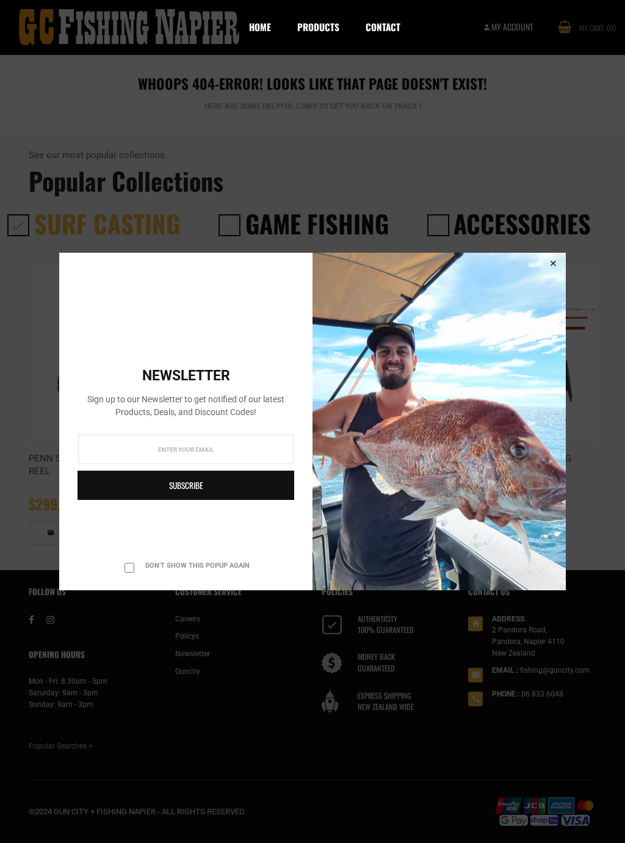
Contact (383, 27)
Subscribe (186, 485)
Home (260, 27)
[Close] (553, 264)
